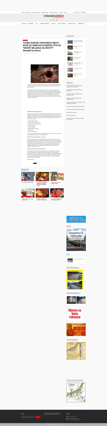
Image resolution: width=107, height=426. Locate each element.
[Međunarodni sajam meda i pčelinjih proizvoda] (70, 64)
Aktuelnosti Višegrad (36, 12)
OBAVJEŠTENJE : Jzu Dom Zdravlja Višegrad (78, 52)
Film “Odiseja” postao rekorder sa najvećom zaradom (75, 106)
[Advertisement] (10, 5)
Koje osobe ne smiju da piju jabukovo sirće (27, 199)
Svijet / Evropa (62, 23)
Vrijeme (65, 12)
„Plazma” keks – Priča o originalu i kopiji (56, 183)
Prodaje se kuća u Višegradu (75, 247)
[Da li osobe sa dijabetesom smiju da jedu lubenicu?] (57, 193)
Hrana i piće (25, 40)
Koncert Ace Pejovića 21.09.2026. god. (77, 58)
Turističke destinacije (53, 12)
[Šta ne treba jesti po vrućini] (28, 176)
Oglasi (69, 245)
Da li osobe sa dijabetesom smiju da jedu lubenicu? (56, 199)
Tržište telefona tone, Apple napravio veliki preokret (75, 109)
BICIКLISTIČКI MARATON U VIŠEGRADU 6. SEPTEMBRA (78, 41)
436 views (35, 52)
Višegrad (30, 23)
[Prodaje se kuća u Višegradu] (76, 240)
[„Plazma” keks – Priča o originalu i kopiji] (57, 176)
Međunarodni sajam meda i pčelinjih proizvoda (78, 63)
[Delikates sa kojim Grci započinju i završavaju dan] (42, 193)
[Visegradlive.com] (53, 16)
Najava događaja (44, 12)
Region (53, 23)
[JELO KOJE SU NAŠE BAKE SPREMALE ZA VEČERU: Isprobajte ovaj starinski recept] (42, 176)
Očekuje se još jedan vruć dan (71, 112)
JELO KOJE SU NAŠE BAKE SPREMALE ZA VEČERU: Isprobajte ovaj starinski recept (42, 184)
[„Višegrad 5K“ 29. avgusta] (70, 70)
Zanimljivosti (72, 23)
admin (68, 249)
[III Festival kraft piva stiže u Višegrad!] (70, 47)
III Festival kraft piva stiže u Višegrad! (78, 47)
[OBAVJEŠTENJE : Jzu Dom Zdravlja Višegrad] (70, 53)
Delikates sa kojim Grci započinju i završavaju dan (42, 199)
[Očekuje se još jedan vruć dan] (70, 260)
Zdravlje (29, 196)
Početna (24, 23)
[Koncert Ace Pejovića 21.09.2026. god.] (70, 59)
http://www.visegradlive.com (76, 419)
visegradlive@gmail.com (74, 418)
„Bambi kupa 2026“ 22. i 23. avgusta (78, 74)
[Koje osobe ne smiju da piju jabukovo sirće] (28, 193)
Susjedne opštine (44, 23)
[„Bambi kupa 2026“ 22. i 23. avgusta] (70, 75)
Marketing (61, 12)
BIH (36, 23)
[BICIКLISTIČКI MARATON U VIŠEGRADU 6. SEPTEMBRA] (70, 42)
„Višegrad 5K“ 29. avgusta (78, 68)
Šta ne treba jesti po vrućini (27, 182)
